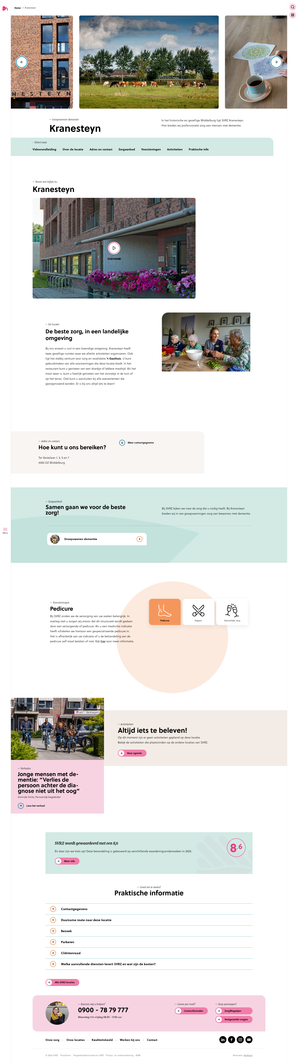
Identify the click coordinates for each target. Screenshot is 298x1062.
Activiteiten (175, 149)
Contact (152, 1040)
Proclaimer (65, 1055)
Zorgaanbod (127, 149)
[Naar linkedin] (222, 1039)
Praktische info (199, 149)
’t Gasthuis (113, 358)
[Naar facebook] (231, 1039)
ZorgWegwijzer (233, 1010)
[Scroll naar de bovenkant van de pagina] (292, 1053)
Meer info (69, 861)
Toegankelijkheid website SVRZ (88, 1055)
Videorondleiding (44, 149)
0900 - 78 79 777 (103, 1010)
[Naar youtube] (249, 1039)
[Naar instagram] (240, 1039)
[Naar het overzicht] (292, 15)
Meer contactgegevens (141, 442)
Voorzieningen (151, 149)
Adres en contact (101, 149)
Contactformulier (193, 1010)
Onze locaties (75, 1040)
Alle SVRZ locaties (65, 982)
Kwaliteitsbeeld (102, 1040)
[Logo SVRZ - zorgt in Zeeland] (5, 8)
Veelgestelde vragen (236, 1019)
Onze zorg (52, 1040)
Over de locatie (73, 149)
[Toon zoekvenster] (292, 7)
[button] (22, 62)
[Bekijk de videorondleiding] (114, 248)
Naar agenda (134, 753)
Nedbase (248, 1055)
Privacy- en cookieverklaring (119, 1055)
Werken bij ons (130, 1040)
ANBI (138, 1055)
